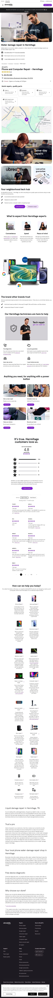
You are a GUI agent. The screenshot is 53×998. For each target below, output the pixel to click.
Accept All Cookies (43, 994)
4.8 (11, 72)
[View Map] (26, 119)
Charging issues (18, 794)
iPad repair (18, 757)
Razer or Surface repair (19, 681)
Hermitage (16, 63)
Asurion (2, 1)
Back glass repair (34, 794)
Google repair (18, 629)
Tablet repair (34, 757)
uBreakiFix (7, 1)
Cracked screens (19, 780)
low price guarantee (20, 52)
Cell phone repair (33, 629)
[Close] (47, 985)
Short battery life (34, 780)
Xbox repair (18, 733)
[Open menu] (2, 5)
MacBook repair (18, 656)
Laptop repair (33, 656)
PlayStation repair (33, 708)
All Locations (4, 63)
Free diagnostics (8, 52)
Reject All (32, 994)
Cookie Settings (9, 994)
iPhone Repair (18, 604)
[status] (20, 510)
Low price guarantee (34, 663)
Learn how (43, 352)
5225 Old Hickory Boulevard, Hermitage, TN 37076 (18, 78)
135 (31, 574)
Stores (43, 1)
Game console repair (33, 733)
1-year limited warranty (9, 59)
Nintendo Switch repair (18, 709)
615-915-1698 (8, 75)
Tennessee (10, 63)
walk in (8, 236)
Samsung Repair (33, 604)
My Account (49, 1)
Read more (16, 513)
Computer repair (34, 681)
